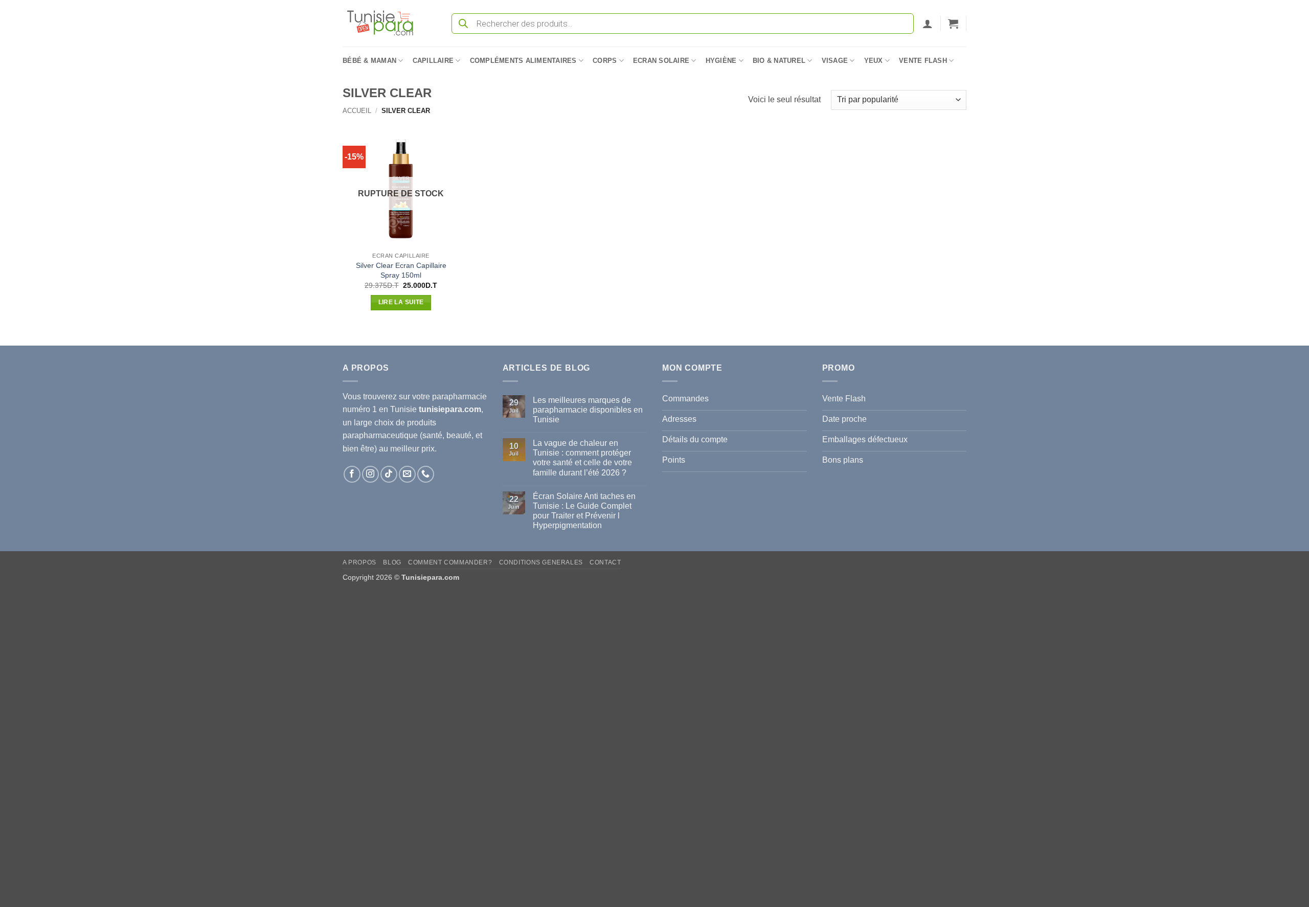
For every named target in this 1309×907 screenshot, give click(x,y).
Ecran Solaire (661, 60)
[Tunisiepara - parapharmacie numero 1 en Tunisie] (385, 23)
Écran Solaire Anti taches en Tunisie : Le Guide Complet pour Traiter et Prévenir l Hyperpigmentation (584, 511)
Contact (605, 562)
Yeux (873, 60)
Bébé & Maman (369, 60)
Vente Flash (923, 60)
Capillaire (433, 60)
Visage (835, 60)
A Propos (359, 562)
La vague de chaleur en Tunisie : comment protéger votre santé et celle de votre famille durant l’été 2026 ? (582, 458)
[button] (927, 23)
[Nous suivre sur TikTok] (388, 474)
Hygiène (721, 60)
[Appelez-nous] (425, 474)
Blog (392, 562)
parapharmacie (459, 396)
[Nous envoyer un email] (407, 474)
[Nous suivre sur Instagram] (370, 474)
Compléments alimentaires (523, 60)
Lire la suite (401, 302)
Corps (605, 60)
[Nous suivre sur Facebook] (352, 474)
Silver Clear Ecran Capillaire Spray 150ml (401, 270)
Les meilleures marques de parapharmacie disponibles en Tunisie (588, 410)
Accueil (357, 111)
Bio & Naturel (779, 60)
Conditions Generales (541, 562)
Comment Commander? (450, 562)
